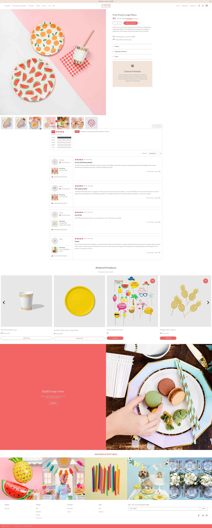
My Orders (70, 508)
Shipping (38, 511)
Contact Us (193, 5)
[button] (132, 19)
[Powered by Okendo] (57, 127)
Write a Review (157, 126)
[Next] (208, 302)
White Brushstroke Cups (9, 330)
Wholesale (185, 5)
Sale (54, 5)
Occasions (31, 5)
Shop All (44, 5)
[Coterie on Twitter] (203, 516)
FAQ (37, 508)
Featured (7, 5)
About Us (7, 508)
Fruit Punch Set (63, 170)
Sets (100, 508)
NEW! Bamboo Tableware (19, 5)
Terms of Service (27, 526)
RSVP (203, 508)
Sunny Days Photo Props (115, 330)
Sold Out (115, 338)
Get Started (53, 403)
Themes (38, 5)
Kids (49, 5)
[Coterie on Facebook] (199, 516)
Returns (38, 515)
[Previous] (4, 302)
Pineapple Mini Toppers (168, 330)
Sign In (69, 511)
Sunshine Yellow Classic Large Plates (66, 330)
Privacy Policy (17, 526)
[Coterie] (106, 6)
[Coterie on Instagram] (206, 516)
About (178, 5)
